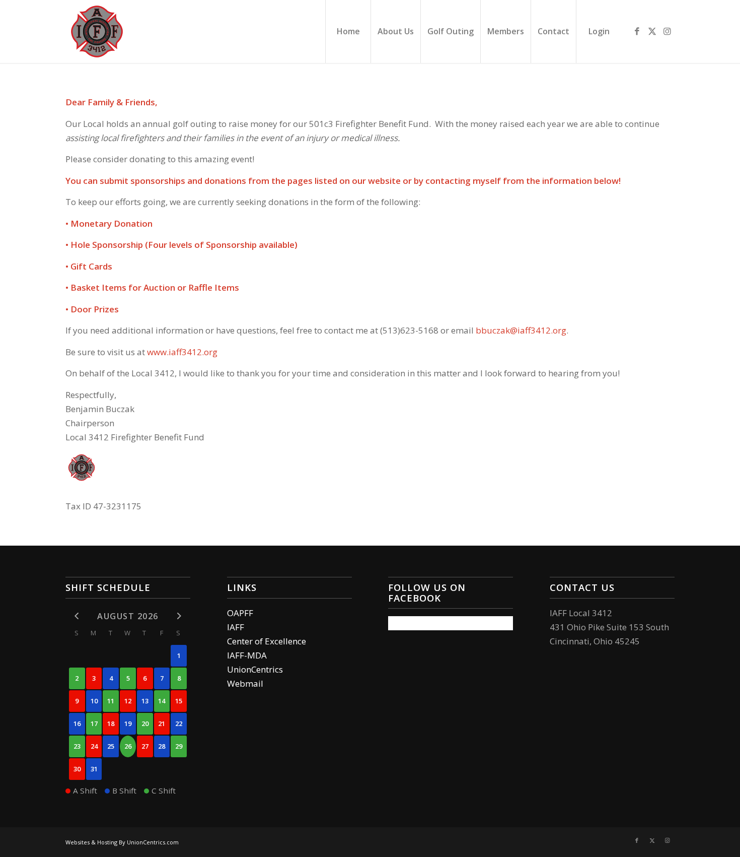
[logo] (96, 31)
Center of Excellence (266, 641)
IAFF (235, 627)
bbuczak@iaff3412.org (521, 330)
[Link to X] (651, 31)
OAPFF (240, 613)
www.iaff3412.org (182, 352)
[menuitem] (348, 31)
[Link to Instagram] (667, 31)
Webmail (245, 683)
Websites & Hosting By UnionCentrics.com (122, 842)
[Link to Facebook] (636, 31)
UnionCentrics (255, 669)
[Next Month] (179, 615)
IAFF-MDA (247, 655)
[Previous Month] (77, 615)
